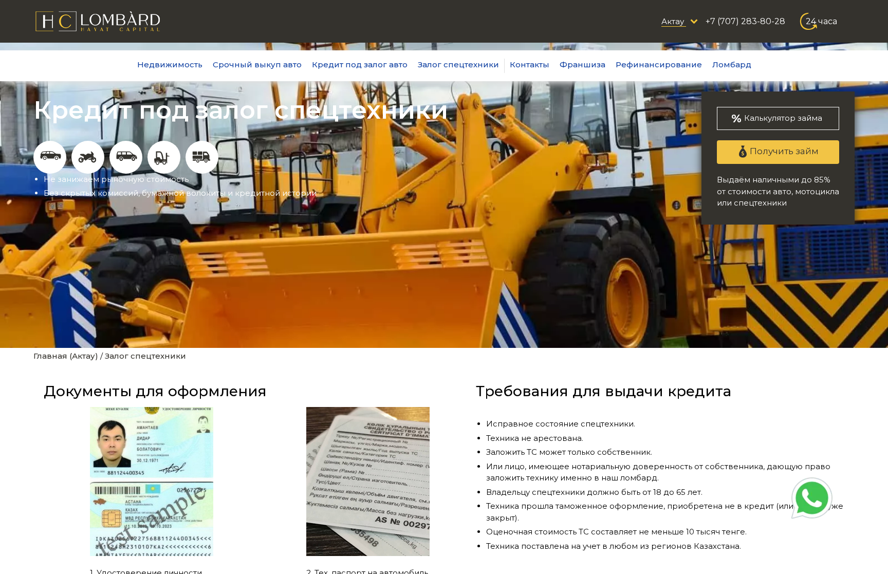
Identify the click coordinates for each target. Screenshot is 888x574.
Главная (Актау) (65, 356)
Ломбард (731, 64)
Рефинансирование (659, 64)
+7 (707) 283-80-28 (745, 21)
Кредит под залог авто (360, 64)
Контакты (529, 64)
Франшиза (582, 64)
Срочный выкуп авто (257, 64)
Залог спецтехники (458, 64)
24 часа (821, 21)
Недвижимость (169, 64)
